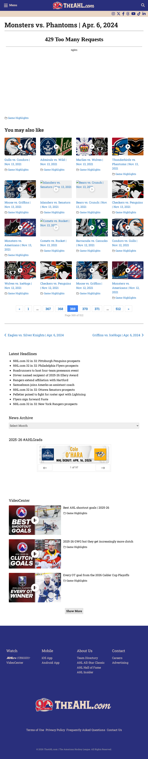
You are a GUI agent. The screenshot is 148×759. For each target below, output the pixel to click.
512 (118, 309)
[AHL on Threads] (128, 14)
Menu (13, 5)
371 (97, 309)
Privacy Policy (55, 730)
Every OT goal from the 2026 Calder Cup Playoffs (96, 575)
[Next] (103, 467)
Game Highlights (18, 118)
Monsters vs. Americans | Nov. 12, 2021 (125, 287)
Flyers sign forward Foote (30, 399)
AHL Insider (85, 672)
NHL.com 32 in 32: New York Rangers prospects (45, 404)
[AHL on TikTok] (139, 14)
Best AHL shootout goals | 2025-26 (86, 507)
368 (60, 309)
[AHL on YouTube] (133, 14)
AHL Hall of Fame (89, 667)
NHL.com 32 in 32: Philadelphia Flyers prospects (45, 365)
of (74, 467)
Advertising (120, 662)
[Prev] (45, 467)
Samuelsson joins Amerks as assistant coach (43, 385)
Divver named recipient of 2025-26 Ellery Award (45, 375)
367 (48, 309)
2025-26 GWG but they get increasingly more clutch (98, 541)
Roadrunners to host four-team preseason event (46, 370)
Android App (50, 662)
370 (85, 309)
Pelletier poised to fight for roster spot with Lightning (49, 394)
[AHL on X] (118, 14)
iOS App (47, 658)
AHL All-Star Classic (91, 662)
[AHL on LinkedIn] (144, 14)
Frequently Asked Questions (85, 730)
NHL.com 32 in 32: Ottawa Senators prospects (44, 389)
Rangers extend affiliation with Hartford (40, 380)
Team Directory (87, 658)
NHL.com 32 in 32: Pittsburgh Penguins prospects (46, 361)
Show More (74, 611)
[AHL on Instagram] (113, 14)
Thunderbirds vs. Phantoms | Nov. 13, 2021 (125, 164)
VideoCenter (14, 662)
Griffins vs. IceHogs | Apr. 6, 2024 (116, 335)
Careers (117, 658)
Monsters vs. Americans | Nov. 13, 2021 (18, 245)
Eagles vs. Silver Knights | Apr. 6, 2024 (36, 335)
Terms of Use (35, 730)
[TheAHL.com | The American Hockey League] (74, 5)
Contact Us (114, 730)
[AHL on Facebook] (123, 14)
